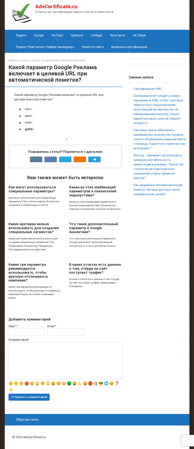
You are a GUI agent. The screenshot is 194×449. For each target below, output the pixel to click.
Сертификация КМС (148, 89)
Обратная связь (27, 419)
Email (51, 326)
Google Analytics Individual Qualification (64, 60)
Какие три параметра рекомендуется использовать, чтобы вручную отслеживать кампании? (28, 272)
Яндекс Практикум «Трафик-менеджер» (45, 47)
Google (39, 35)
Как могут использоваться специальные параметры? (32, 189)
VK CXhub (139, 35)
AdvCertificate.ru (56, 6)
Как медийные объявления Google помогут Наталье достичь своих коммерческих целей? (158, 189)
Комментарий (19, 340)
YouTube (57, 35)
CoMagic (96, 35)
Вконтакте (117, 35)
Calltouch (76, 35)
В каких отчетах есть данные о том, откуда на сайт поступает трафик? (95, 268)
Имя (13, 326)
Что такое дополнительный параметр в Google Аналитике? (93, 228)
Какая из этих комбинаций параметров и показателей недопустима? (92, 191)
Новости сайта (92, 47)
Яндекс (21, 35)
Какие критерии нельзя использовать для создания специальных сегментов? (34, 228)
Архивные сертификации (129, 47)
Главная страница (19, 60)
